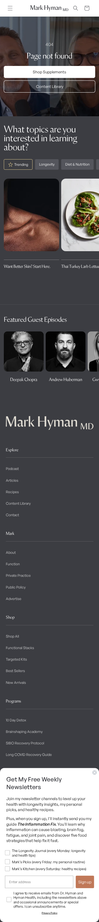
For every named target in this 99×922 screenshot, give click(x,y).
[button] (10, 8)
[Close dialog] (94, 772)
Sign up (85, 881)
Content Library (49, 86)
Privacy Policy (49, 913)
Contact (12, 515)
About (11, 552)
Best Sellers (15, 671)
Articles (12, 480)
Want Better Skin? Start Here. (27, 266)
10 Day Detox (16, 720)
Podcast (12, 468)
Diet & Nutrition (77, 164)
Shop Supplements (49, 72)
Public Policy (16, 587)
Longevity (47, 164)
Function (13, 564)
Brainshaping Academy (24, 731)
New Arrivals (16, 682)
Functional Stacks (20, 648)
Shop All (12, 636)
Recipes (12, 492)
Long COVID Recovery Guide (29, 754)
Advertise (13, 598)
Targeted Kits (16, 659)
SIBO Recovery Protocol (25, 743)
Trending (21, 164)
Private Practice (18, 575)
